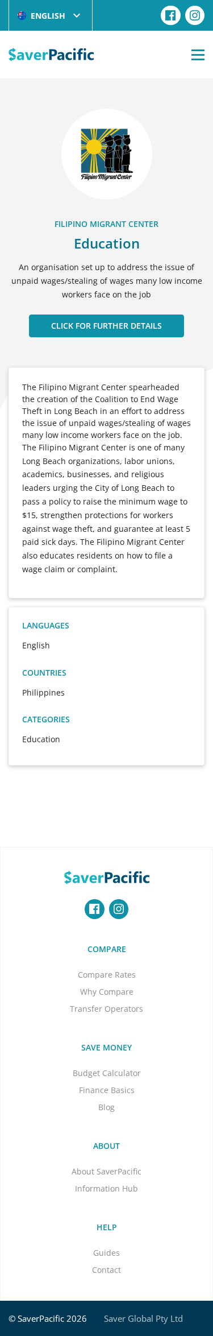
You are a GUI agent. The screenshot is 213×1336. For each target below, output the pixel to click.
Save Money (106, 1047)
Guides (106, 1252)
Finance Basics (107, 1090)
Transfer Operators (106, 1008)
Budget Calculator (107, 1073)
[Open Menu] (197, 54)
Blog (106, 1107)
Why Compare (106, 991)
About (106, 1145)
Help (107, 1227)
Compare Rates (107, 974)
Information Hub (106, 1188)
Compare (106, 949)
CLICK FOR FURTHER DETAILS (106, 325)
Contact (106, 1269)
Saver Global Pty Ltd (143, 1318)
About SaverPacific (106, 1171)
